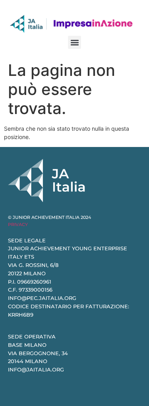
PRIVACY (18, 224)
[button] (74, 42)
